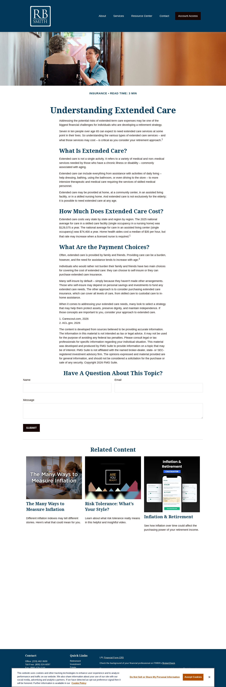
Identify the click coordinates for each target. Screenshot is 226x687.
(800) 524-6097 (42, 664)
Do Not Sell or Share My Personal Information (155, 677)
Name (26, 379)
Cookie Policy (78, 683)
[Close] (209, 677)
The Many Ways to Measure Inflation (45, 506)
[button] (102, 16)
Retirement (75, 661)
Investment (75, 664)
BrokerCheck (168, 663)
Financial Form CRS (114, 657)
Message (28, 400)
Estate (73, 667)
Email (118, 379)
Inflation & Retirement (168, 516)
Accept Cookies (193, 677)
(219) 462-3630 (39, 661)
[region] (113, 677)
